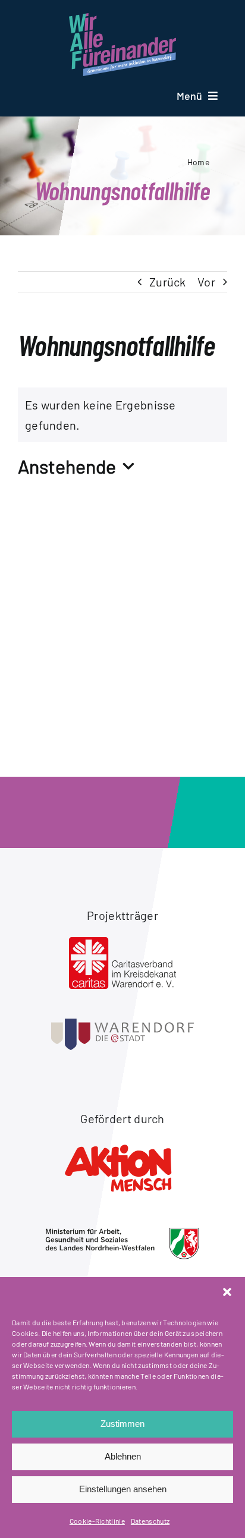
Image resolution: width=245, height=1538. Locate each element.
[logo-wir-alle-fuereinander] (122, 19)
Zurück (167, 282)
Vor (206, 282)
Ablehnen (123, 1456)
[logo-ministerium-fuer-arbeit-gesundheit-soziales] (122, 1233)
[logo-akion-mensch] (122, 1146)
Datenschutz (150, 1521)
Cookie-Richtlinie (97, 1521)
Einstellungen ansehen (123, 1489)
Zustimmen (122, 1424)
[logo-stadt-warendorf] (122, 1024)
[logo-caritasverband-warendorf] (122, 943)
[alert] (122, 415)
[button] (227, 1292)
